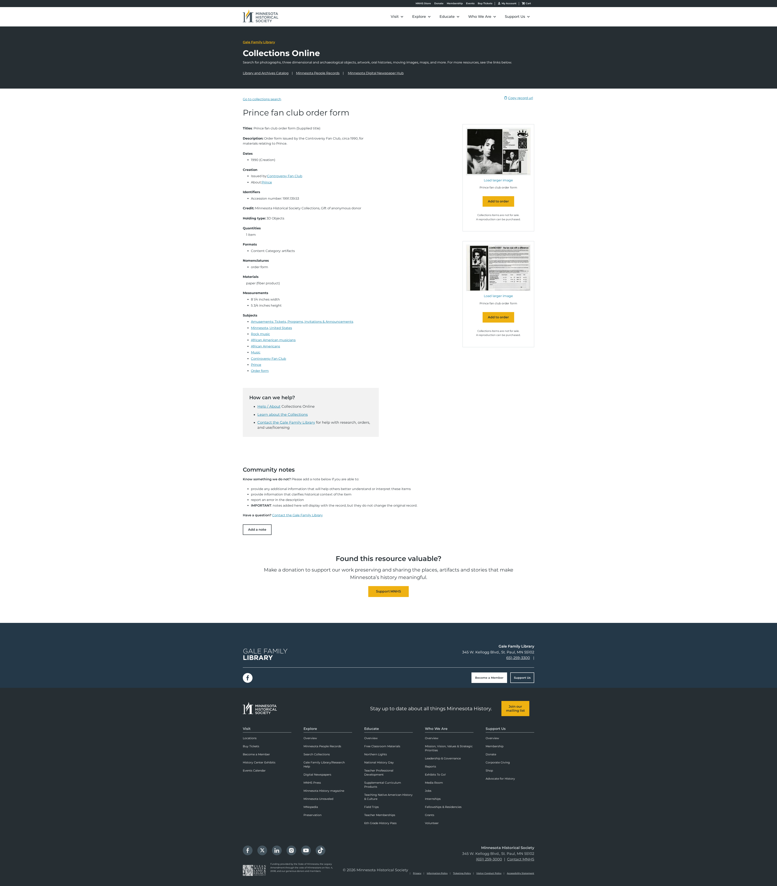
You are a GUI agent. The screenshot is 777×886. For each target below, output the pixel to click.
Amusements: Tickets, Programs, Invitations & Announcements (302, 322)
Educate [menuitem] (371, 729)
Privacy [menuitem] (417, 873)
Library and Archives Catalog (266, 73)
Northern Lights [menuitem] (375, 754)
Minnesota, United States (271, 328)
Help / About (268, 406)
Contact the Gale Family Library (286, 422)
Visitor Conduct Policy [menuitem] (488, 873)
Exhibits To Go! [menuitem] (435, 774)
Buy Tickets (485, 3)
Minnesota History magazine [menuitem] (324, 791)
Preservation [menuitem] (313, 815)
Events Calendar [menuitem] (254, 770)
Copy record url (520, 98)
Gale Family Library (259, 42)
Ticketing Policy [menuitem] (462, 873)
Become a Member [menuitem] (256, 754)
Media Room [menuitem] (434, 782)
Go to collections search (262, 99)
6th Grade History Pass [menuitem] (380, 823)
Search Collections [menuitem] (317, 754)
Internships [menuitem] (433, 799)
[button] (397, 16)
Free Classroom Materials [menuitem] (382, 746)
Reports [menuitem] (430, 766)
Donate (439, 3)
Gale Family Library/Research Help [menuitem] (324, 764)
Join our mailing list (515, 708)
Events (470, 3)
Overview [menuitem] (310, 738)
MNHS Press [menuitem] (312, 782)
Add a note (257, 529)
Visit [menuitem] (247, 729)
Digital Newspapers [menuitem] (317, 774)
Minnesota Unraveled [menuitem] (318, 799)
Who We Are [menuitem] (436, 729)
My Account (509, 3)
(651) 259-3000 (489, 859)
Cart (528, 3)
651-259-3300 (518, 658)
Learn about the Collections (282, 414)
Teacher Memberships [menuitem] (379, 815)
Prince (267, 182)
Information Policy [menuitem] (437, 873)
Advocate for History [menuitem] (500, 778)
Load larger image (498, 180)
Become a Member (489, 678)
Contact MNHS (520, 859)
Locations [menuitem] (250, 738)
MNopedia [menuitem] (311, 807)
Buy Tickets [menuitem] (251, 746)
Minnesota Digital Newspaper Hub (376, 73)
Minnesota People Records (318, 73)
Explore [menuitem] (310, 729)
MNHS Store (423, 3)
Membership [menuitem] (494, 746)
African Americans (265, 346)
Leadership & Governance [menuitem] (443, 758)
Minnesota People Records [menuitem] (322, 746)
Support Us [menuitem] (496, 729)
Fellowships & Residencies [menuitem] (443, 807)
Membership (455, 3)
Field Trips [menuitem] (371, 807)
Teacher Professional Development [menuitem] (378, 772)
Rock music (260, 334)
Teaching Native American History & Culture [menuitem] (388, 797)
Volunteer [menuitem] (432, 823)
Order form (260, 371)
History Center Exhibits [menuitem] (259, 762)
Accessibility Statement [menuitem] (520, 873)
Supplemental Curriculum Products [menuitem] (382, 785)
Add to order (498, 201)
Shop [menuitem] (489, 770)
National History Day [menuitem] (379, 762)
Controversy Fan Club (284, 176)
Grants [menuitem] (429, 815)
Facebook (248, 678)
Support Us (522, 678)
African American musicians (273, 340)
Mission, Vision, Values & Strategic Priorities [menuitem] (449, 748)
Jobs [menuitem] (428, 791)
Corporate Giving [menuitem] (498, 762)
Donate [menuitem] (491, 754)
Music (255, 352)
